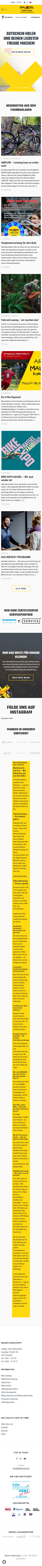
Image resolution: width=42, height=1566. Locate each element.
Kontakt (4, 1427)
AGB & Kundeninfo (8, 1392)
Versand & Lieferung (9, 1398)
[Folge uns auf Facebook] (16, 1458)
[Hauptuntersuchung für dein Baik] (21, 216)
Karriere (4, 1430)
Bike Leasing (6, 1375)
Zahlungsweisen (7, 1402)
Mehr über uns (7, 1424)
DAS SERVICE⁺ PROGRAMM (15, 557)
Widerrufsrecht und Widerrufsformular (17, 1395)
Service (15, 316)
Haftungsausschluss (9, 1388)
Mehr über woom (21, 678)
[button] (4, 1562)
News (3, 1434)
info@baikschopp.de (21, 1468)
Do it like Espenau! (11, 397)
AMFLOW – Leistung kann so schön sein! (19, 164)
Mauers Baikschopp (13, 1555)
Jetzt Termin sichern (20, 876)
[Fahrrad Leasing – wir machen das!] (21, 293)
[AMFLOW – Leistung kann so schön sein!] (21, 136)
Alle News (21, 589)
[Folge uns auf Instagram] (20, 1458)
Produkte (16, 158)
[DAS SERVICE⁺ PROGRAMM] (21, 530)
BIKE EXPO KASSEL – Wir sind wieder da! (17, 478)
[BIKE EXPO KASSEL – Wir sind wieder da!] (21, 450)
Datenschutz (6, 1385)
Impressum (5, 1382)
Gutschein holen (21, 52)
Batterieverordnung (9, 1379)
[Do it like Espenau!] (21, 370)
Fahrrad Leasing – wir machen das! (19, 320)
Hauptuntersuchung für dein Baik (18, 242)
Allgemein (5, 158)
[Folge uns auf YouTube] (25, 1458)
